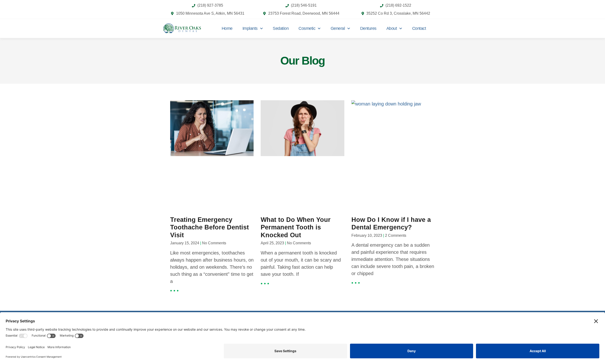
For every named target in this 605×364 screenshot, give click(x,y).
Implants (250, 28)
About (391, 28)
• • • (174, 291)
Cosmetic (306, 28)
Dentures (368, 28)
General (338, 28)
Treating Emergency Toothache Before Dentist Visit (209, 227)
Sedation (281, 28)
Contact (419, 28)
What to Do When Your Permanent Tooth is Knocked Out (296, 227)
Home (227, 28)
